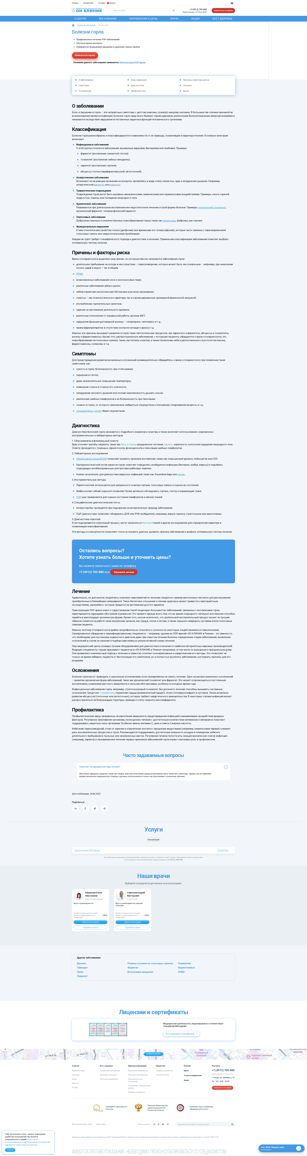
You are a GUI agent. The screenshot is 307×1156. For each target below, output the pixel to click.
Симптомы (84, 85)
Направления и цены (143, 18)
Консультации (153, 840)
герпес (181, 474)
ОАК (103, 458)
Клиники (187, 1066)
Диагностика (137, 85)
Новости (75, 1083)
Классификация (139, 80)
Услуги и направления (193, 1075)
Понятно (10, 1150)
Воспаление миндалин (140, 971)
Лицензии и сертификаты (138, 1075)
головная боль (84, 410)
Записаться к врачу (85, 55)
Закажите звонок (124, 572)
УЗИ (78, 497)
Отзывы (101, 3)
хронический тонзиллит (212, 207)
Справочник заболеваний (110, 1071)
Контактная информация (138, 1071)
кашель (168, 444)
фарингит (99, 184)
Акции (195, 18)
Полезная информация (109, 1079)
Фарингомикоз (186, 967)
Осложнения (85, 91)
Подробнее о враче (90, 927)
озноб (97, 410)
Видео (74, 1079)
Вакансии (75, 1075)
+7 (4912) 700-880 (198, 9)
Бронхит (81, 963)
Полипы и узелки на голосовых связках (150, 963)
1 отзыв (100, 899)
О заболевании (86, 80)
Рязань (75, 3)
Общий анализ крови (88, 458)
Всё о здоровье (222, 18)
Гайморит (82, 967)
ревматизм (108, 692)
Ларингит (82, 976)
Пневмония (184, 963)
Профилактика (138, 91)
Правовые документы (136, 1092)
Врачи (174, 18)
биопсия (147, 522)
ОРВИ (79, 273)
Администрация (78, 1071)
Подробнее (222, 850)
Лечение (187, 85)
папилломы (169, 220)
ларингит (115, 184)
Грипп (80, 971)
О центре (80, 18)
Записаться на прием (223, 10)
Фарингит (133, 967)
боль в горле (128, 444)
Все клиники (107, 18)
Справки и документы (164, 1071)
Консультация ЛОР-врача (132, 62)
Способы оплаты (162, 1075)
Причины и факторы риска (196, 80)
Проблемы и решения (108, 1075)
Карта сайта (100, 1124)
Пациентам (88, 3)
